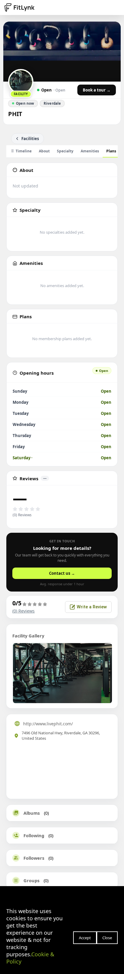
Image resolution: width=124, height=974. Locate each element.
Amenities (90, 151)
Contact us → (62, 573)
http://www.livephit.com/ (48, 724)
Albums (31, 813)
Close (107, 937)
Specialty (65, 151)
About (44, 151)
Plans (111, 151)
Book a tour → (96, 90)
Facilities (30, 138)
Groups (31, 880)
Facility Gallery (28, 635)
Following (33, 835)
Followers (33, 858)
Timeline (24, 151)
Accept (85, 937)
